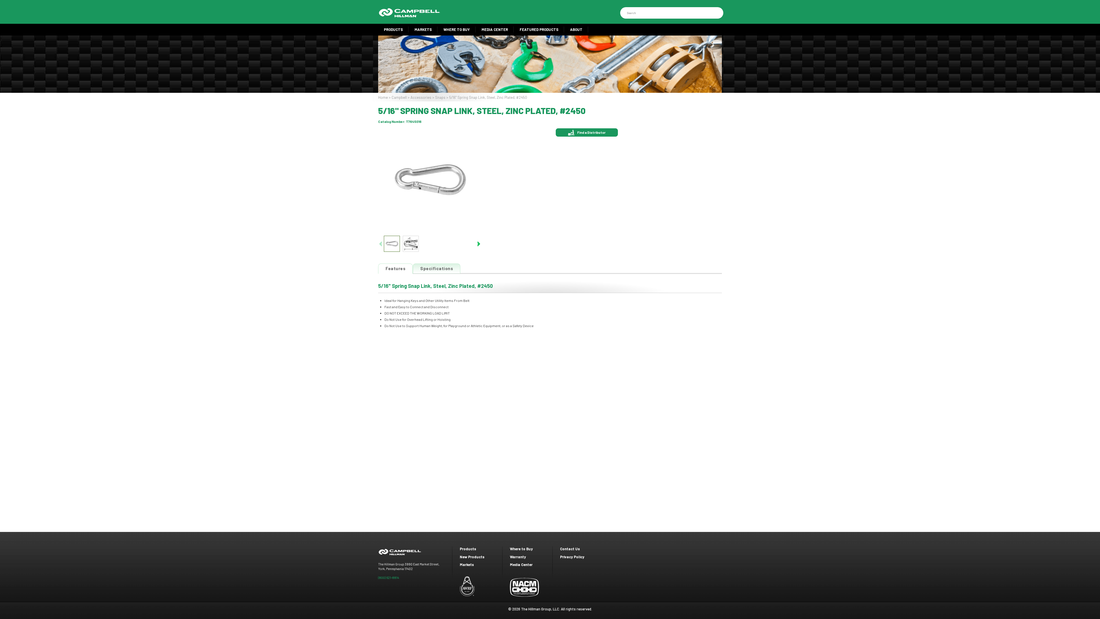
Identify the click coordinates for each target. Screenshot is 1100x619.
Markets (423, 29)
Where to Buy (456, 29)
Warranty (518, 557)
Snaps (440, 97)
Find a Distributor (591, 132)
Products (393, 29)
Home (383, 97)
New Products (472, 557)
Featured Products (539, 29)
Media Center (495, 29)
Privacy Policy (572, 557)
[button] (479, 243)
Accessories (420, 97)
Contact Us (570, 549)
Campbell (399, 97)
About (576, 29)
